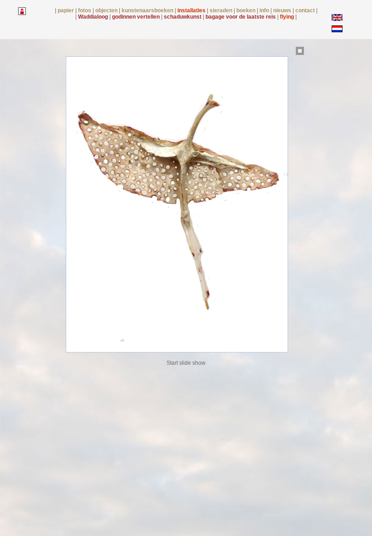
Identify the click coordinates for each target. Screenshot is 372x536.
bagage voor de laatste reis (241, 17)
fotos (85, 10)
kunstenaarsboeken (148, 10)
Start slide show (186, 363)
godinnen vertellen (136, 17)
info (264, 10)
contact (305, 10)
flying (287, 17)
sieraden (222, 10)
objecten (107, 10)
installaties (192, 10)
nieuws (283, 10)
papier (66, 10)
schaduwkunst (183, 17)
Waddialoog (93, 17)
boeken (246, 10)
